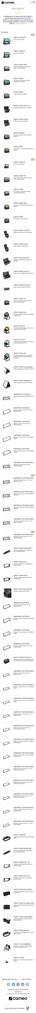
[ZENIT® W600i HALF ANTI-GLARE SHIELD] (7, 579)
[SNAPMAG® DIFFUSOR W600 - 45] (7, 702)
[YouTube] (22, 984)
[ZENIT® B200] (7, 150)
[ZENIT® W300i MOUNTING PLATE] (7, 852)
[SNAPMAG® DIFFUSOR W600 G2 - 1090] (7, 482)
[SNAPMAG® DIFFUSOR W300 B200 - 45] (7, 757)
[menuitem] (30, 2)
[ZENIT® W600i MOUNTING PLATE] (7, 552)
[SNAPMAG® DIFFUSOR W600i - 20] (7, 439)
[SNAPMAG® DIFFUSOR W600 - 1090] (7, 811)
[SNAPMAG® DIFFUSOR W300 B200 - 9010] (7, 798)
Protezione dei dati (9, 979)
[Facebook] (18, 984)
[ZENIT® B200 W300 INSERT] (7, 893)
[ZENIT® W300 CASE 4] (7, 248)
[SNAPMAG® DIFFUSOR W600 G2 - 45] (7, 509)
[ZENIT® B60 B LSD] (7, 316)
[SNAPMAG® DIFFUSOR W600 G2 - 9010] (7, 538)
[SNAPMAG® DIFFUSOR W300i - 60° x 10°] (7, 647)
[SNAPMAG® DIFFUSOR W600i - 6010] (7, 411)
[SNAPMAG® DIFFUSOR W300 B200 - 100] (7, 729)
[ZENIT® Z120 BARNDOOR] (7, 948)
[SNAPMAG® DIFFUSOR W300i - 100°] (7, 606)
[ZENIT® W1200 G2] (7, 41)
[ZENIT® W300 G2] (7, 166)
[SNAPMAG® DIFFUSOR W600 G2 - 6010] (7, 523)
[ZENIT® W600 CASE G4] (7, 275)
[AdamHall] (8, 984)
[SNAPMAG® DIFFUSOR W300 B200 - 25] (7, 743)
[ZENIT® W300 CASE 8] (7, 123)
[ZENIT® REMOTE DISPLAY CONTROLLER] (7, 661)
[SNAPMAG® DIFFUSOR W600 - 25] (7, 688)
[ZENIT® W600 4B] (7, 838)
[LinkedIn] (13, 984)
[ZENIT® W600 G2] (7, 55)
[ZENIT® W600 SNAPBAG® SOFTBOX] (7, 384)
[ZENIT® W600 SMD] (7, 68)
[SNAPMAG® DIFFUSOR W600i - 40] (7, 452)
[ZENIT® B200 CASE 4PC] (7, 234)
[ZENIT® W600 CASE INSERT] (7, 920)
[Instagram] (27, 984)
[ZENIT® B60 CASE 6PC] (7, 261)
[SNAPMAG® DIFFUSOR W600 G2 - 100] (7, 466)
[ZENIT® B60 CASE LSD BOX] (7, 593)
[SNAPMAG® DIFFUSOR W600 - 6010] (7, 716)
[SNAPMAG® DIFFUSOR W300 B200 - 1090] (7, 784)
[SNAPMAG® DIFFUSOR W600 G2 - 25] (7, 495)
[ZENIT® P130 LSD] (7, 357)
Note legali (26, 979)
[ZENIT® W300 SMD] (7, 207)
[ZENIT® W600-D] (7, 137)
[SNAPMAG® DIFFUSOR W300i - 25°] (7, 620)
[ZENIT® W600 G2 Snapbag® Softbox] (7, 371)
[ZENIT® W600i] (7, 82)
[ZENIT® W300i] (7, 193)
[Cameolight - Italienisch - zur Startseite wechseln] (8, 2)
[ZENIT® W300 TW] (7, 302)
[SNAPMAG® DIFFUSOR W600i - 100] (7, 425)
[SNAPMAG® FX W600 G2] (7, 398)
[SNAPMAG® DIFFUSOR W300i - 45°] (7, 634)
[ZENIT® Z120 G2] (7, 343)
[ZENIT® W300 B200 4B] (7, 934)
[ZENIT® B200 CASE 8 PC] (7, 109)
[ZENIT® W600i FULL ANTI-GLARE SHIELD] (7, 565)
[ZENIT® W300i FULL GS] (7, 866)
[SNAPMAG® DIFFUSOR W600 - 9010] (7, 825)
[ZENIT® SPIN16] (7, 961)
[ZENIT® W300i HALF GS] (7, 879)
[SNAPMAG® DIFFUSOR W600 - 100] (7, 675)
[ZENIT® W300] (7, 220)
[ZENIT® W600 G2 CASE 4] (7, 289)
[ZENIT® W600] (7, 96)
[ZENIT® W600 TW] (7, 179)
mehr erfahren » (21, 23)
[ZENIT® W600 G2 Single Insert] (7, 907)
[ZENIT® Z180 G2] (7, 330)
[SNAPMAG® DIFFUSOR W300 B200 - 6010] (7, 770)
